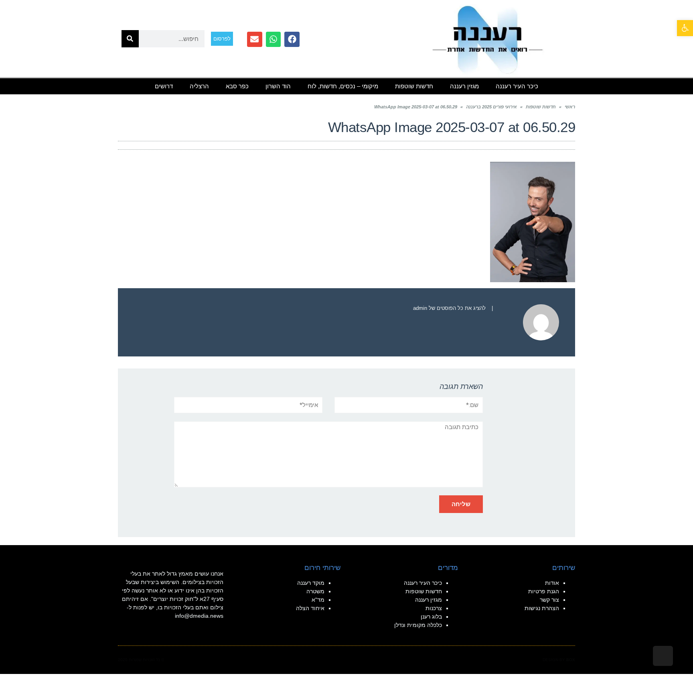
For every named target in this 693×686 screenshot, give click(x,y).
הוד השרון (278, 86)
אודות (552, 583)
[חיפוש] (130, 38)
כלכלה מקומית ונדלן (418, 625)
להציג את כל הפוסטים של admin (449, 308)
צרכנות (434, 608)
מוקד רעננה (310, 583)
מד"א (318, 599)
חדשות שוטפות (414, 86)
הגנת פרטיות (543, 591)
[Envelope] (254, 39)
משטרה (315, 591)
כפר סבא (237, 86)
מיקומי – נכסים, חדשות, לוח (343, 86)
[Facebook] (292, 39)
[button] (685, 28)
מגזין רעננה (464, 86)
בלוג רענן (431, 616)
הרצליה (199, 86)
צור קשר (549, 599)
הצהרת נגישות (542, 608)
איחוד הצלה (310, 608)
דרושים (164, 86)
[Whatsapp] (273, 39)
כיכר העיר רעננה (517, 86)
